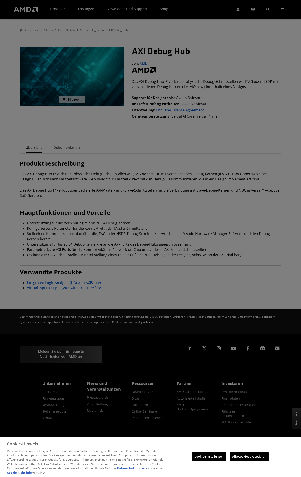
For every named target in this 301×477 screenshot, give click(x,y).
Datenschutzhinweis (132, 468)
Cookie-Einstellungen (209, 456)
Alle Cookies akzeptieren (249, 456)
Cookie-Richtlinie (19, 472)
